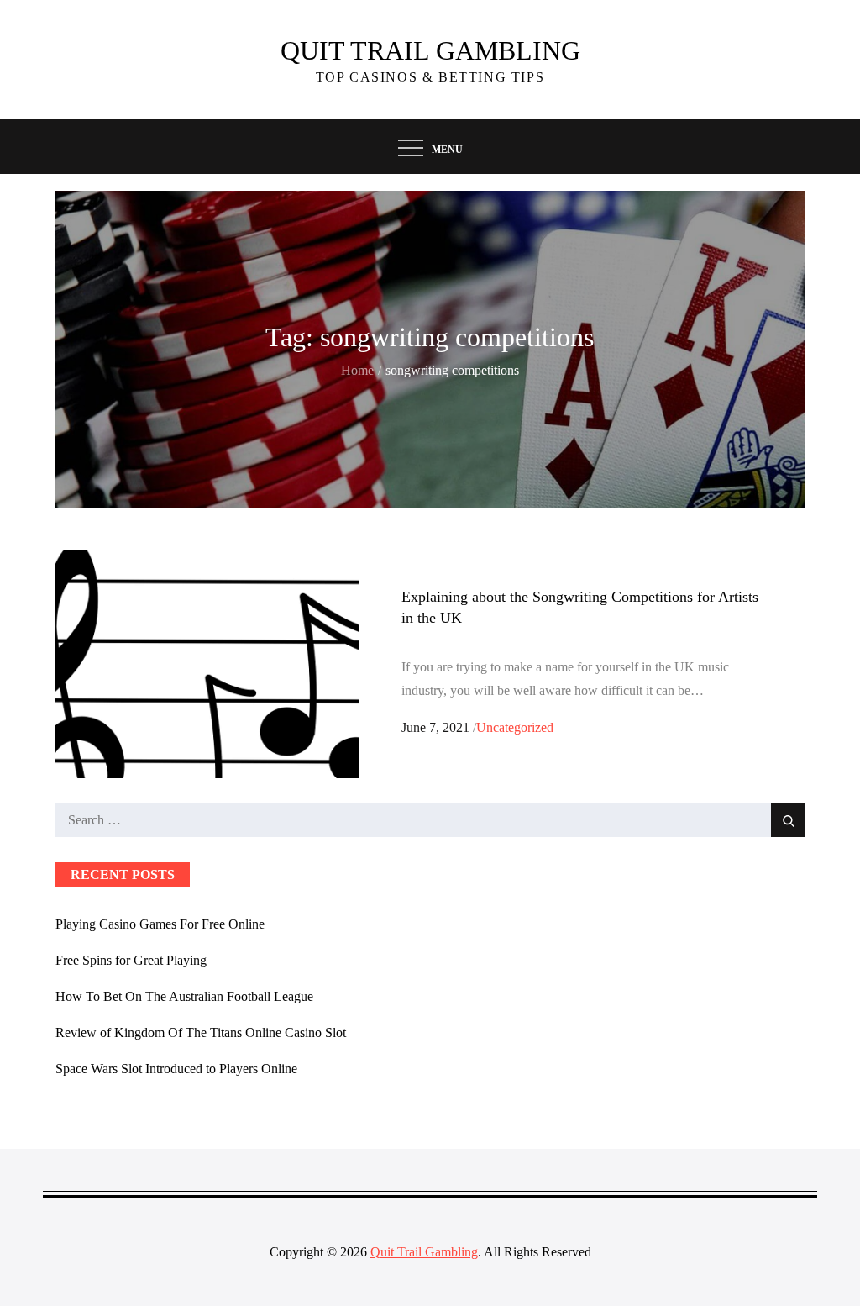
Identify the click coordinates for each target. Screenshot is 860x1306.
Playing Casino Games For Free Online (160, 924)
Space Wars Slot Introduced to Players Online (176, 1068)
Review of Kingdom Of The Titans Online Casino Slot (200, 1032)
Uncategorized (514, 727)
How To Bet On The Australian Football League (184, 996)
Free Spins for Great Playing (131, 960)
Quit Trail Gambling (430, 50)
